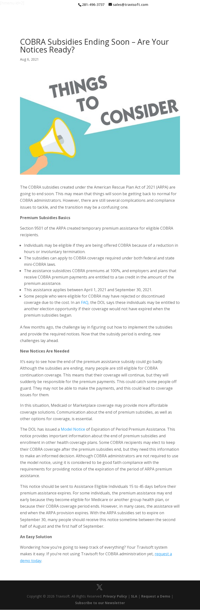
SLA (134, 596)
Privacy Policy (115, 596)
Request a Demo (155, 596)
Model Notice (73, 429)
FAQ (84, 302)
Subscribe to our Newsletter (100, 602)
